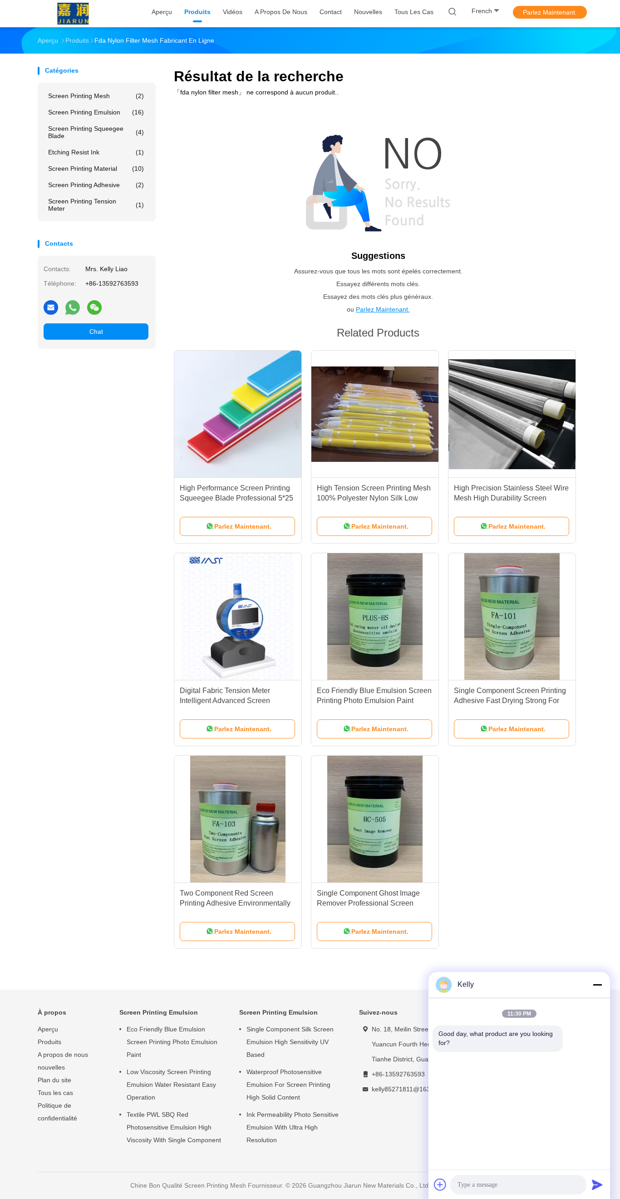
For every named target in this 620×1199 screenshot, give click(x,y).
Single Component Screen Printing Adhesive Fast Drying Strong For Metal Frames (510, 700)
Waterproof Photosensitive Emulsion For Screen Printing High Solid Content (288, 1084)
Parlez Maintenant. (550, 12)
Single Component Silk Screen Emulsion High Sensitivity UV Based (290, 1042)
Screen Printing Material (96, 168)
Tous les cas (55, 1092)
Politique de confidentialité (57, 1112)
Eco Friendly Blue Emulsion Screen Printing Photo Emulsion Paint (172, 1042)
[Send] (597, 1184)
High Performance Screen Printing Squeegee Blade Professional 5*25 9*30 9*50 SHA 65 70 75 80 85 (236, 498)
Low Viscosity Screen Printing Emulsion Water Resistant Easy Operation (171, 1084)
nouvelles (51, 1067)
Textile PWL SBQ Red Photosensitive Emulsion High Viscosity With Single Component (174, 1127)
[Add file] (440, 1184)
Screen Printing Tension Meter (96, 205)
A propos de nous (63, 1054)
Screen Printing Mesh (96, 95)
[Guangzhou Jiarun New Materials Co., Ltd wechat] (94, 307)
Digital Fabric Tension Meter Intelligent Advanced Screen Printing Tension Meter (225, 700)
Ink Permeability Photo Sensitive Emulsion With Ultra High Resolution (292, 1127)
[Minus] (597, 984)
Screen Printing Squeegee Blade (96, 132)
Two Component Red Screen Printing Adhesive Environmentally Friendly (235, 903)
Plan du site (54, 1080)
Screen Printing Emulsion (96, 112)
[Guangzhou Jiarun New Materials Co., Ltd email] (51, 307)
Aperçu (48, 1029)
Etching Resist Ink (96, 152)
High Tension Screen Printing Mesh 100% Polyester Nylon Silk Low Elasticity (374, 498)
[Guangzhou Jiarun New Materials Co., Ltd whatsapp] (72, 307)
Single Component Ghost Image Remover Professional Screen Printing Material (368, 903)
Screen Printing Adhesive (96, 184)
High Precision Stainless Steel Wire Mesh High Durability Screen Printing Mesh (511, 498)
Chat (96, 331)
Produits (49, 1041)
